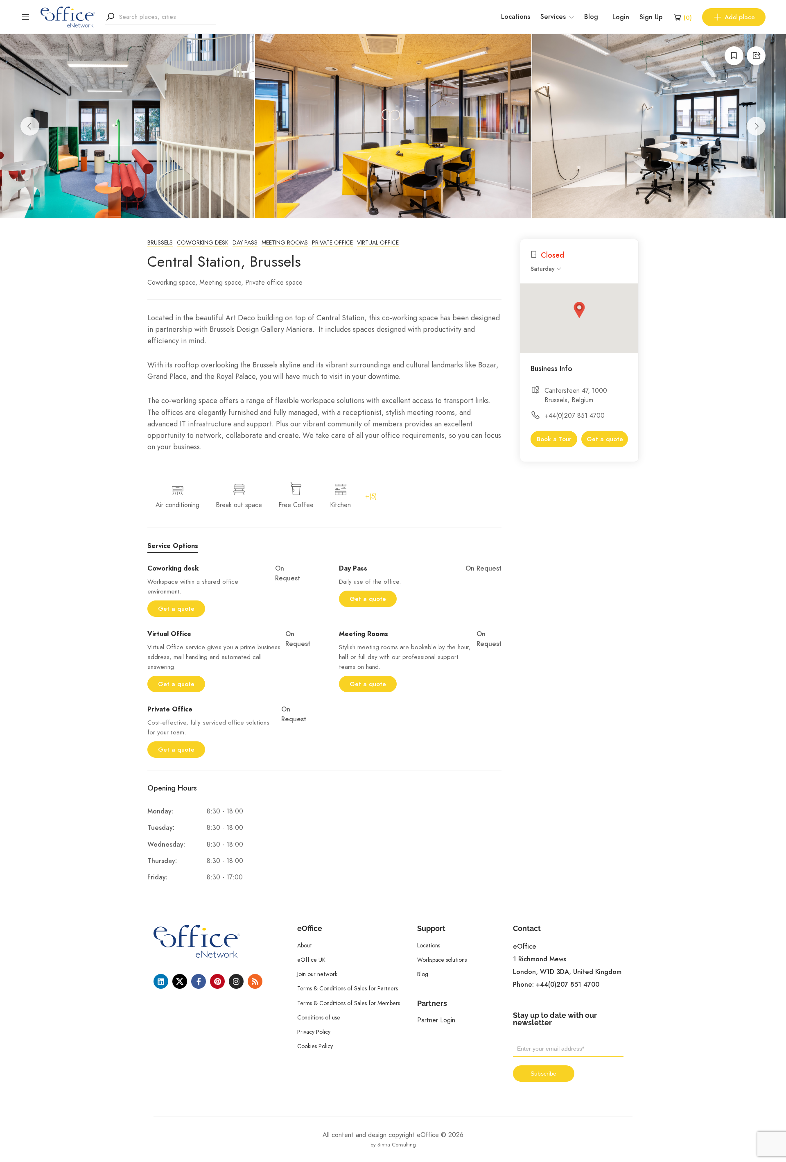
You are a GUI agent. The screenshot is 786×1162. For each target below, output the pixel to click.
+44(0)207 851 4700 (574, 415)
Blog (591, 16)
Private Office (332, 243)
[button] (579, 310)
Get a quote (176, 609)
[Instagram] (236, 981)
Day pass (245, 243)
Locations (515, 16)
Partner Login (436, 1020)
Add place (740, 17)
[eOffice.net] (68, 16)
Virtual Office (378, 243)
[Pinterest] (217, 981)
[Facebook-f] (198, 981)
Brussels (160, 243)
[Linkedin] (161, 981)
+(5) (371, 496)
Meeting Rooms (285, 243)
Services (553, 16)
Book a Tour (554, 439)
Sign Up (650, 17)
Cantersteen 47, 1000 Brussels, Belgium (575, 395)
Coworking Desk (202, 243)
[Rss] (255, 981)
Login (620, 17)
